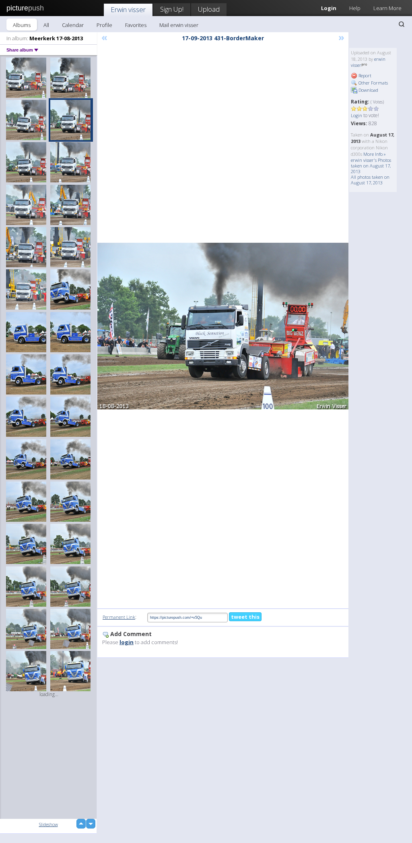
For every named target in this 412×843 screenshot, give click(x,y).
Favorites (135, 25)
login (126, 642)
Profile (104, 25)
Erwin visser (128, 9)
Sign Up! (171, 9)
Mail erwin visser (178, 25)
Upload (209, 9)
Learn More (387, 8)
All (46, 25)
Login (356, 115)
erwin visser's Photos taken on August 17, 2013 (371, 165)
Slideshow (48, 824)
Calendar (73, 25)
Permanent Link (119, 617)
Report (364, 75)
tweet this (245, 616)
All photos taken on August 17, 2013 (370, 180)
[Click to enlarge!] (222, 326)
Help (354, 8)
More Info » (374, 154)
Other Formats (372, 83)
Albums (22, 25)
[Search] (401, 24)
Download (367, 90)
